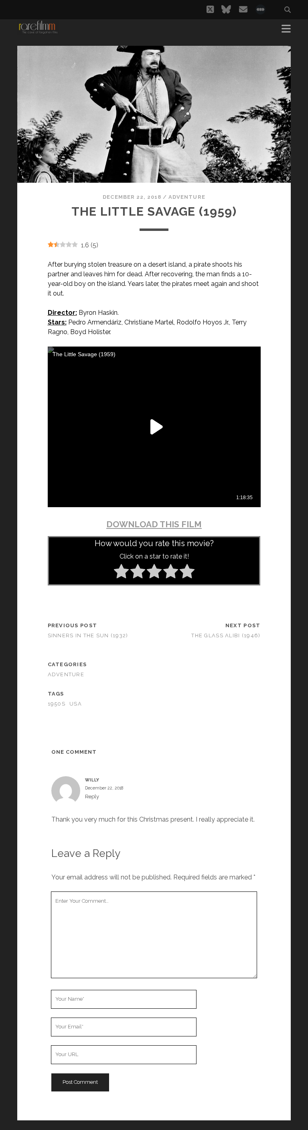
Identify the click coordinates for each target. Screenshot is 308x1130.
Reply (92, 796)
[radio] (121, 572)
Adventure (186, 197)
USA (75, 704)
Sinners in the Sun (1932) (88, 635)
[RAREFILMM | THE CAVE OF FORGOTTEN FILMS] (38, 31)
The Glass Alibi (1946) (225, 635)
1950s (56, 704)
